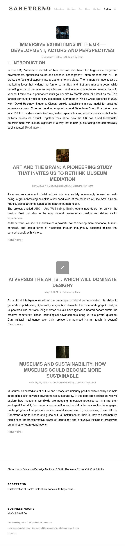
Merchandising (64, 185)
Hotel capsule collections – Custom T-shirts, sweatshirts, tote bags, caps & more (43, 527)
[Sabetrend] (30, 11)
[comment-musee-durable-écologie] (62, 352)
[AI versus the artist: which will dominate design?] (62, 267)
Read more (32, 127)
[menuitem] (48, 9)
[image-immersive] (62, 32)
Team (80, 56)
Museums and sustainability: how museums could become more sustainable (62, 369)
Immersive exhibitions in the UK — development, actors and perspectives (62, 47)
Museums (77, 185)
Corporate (12, 533)
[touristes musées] (62, 155)
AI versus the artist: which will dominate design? (63, 282)
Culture (68, 56)
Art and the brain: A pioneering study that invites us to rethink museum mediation (62, 173)
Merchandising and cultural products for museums (30, 522)
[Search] (114, 9)
